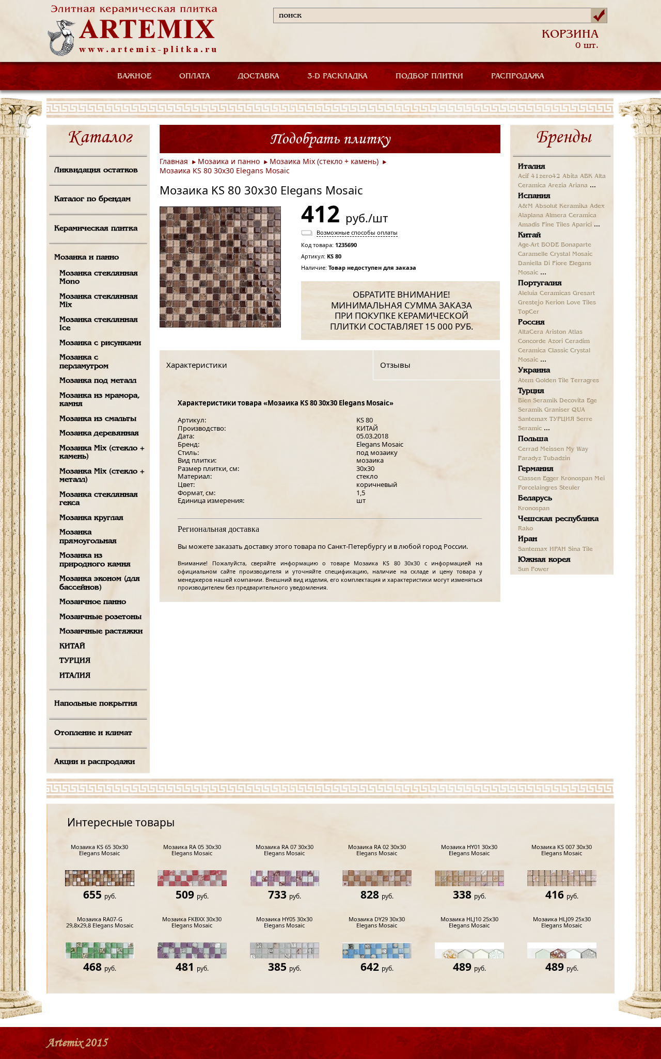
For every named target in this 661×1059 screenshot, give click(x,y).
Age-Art (528, 245)
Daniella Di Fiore (542, 263)
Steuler (569, 488)
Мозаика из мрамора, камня (99, 400)
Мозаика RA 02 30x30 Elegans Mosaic (377, 850)
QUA (578, 410)
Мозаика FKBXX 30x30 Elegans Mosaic (192, 922)
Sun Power (533, 569)
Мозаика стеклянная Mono (98, 278)
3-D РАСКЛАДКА (337, 76)
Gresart (584, 293)
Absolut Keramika (561, 206)
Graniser (557, 410)
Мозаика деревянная (99, 433)
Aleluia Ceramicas (544, 293)
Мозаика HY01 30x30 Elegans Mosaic (469, 850)
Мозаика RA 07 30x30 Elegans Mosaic (284, 850)
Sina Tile (580, 549)
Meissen (552, 449)
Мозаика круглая (91, 518)
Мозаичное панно (92, 602)
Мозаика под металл (97, 380)
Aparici (582, 225)
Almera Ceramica (570, 216)
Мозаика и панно (86, 257)
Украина (534, 370)
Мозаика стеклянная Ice (98, 324)
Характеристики (196, 365)
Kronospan (576, 479)
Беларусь (535, 498)
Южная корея (544, 559)
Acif (523, 176)
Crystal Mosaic (571, 254)
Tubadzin (556, 458)
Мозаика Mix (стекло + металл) (102, 476)
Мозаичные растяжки (101, 631)
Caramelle (533, 254)
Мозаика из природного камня (95, 560)
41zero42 (545, 176)
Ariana (578, 186)
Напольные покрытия (95, 703)
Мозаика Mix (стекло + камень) (102, 453)
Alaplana (530, 216)
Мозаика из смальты (97, 418)
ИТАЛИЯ (74, 675)
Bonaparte (576, 245)
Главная (174, 161)
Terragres (585, 381)
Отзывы (395, 365)
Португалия (540, 283)
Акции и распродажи (94, 761)
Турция (531, 391)
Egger (551, 479)
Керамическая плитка (95, 228)
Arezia (557, 186)
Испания (534, 196)
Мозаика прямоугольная (88, 537)
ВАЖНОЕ (134, 76)
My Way (577, 449)
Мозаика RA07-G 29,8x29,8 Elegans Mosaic (99, 922)
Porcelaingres (537, 488)
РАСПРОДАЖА (517, 76)
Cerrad (528, 449)
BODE (550, 245)
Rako (525, 529)
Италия (531, 166)
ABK (586, 176)
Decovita (572, 401)
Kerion (554, 303)
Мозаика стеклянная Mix (98, 301)
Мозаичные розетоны (100, 617)
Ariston (555, 332)
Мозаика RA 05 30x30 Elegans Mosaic (192, 850)
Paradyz (529, 458)
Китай (529, 235)
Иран (527, 539)
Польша (533, 439)
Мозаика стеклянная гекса (98, 499)
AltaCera (530, 332)
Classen (529, 479)
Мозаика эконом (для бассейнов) (99, 583)
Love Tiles (581, 303)
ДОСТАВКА (258, 76)
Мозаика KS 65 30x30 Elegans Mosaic (99, 850)
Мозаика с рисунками (100, 343)
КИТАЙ (72, 646)
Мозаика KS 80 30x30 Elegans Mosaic (225, 170)
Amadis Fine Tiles (544, 225)
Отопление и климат (93, 733)
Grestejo (530, 303)
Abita (570, 176)
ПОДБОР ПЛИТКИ (429, 76)
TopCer (528, 312)
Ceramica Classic (543, 351)
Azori (555, 341)
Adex (597, 206)
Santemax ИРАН (542, 549)
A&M (525, 206)
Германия (536, 469)
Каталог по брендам (92, 199)
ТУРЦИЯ (74, 660)
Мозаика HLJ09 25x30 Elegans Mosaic (562, 922)
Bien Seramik (537, 401)
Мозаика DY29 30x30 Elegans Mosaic (377, 922)
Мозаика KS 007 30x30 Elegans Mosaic (561, 850)
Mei (599, 479)
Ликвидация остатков (96, 170)
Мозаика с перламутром (83, 362)
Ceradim (577, 341)
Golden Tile (552, 381)
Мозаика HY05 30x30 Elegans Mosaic (284, 922)
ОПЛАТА (194, 76)
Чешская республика (558, 519)
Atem (525, 381)
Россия (531, 322)
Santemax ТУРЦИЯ (546, 419)
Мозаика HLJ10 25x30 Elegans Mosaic (469, 922)
